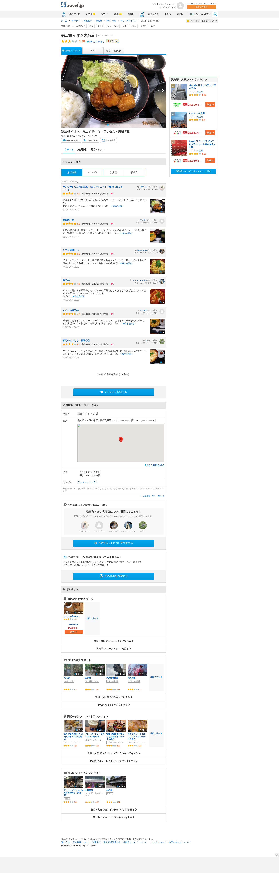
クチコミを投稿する (115, 391)
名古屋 (200, 91)
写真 (92, 51)
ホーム (64, 21)
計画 (110, 140)
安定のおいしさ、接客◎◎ (76, 340)
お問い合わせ (175, 842)
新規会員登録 (202, 7)
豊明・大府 (111, 21)
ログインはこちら (167, 7)
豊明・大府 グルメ (129, 21)
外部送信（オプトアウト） (135, 842)
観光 (91, 26)
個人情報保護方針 (111, 842)
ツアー (104, 14)
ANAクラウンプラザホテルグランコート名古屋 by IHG (202, 144)
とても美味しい (71, 250)
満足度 (113, 172)
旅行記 (131, 14)
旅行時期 (71, 172)
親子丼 (66, 280)
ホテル (89, 14)
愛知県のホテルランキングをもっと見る (193, 171)
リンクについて (158, 842)
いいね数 (92, 172)
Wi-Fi (116, 14)
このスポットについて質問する (115, 543)
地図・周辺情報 (113, 51)
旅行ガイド (74, 14)
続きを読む (118, 206)
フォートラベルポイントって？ (203, 21)
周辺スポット (97, 149)
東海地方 (88, 21)
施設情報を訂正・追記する (154, 496)
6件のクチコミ (96, 41)
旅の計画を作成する (115, 576)
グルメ (100, 26)
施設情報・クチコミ (71, 50)
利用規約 (96, 842)
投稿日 (134, 172)
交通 (124, 26)
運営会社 (65, 842)
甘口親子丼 (68, 220)
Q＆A (152, 26)
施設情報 (82, 149)
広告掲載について (80, 842)
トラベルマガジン (201, 14)
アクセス (113, 41)
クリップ (92, 140)
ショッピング (113, 26)
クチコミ (72, 140)
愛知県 (99, 21)
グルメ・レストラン (88, 482)
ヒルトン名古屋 (197, 113)
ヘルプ (187, 842)
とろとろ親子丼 (71, 310)
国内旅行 (76, 21)
